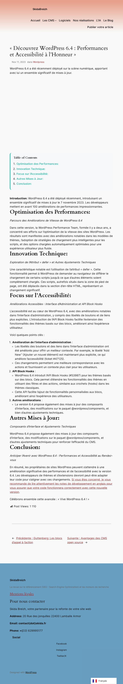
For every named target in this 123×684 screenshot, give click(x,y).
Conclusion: (24, 183)
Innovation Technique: (30, 168)
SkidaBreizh (40, 9)
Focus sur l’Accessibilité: (32, 173)
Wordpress (38, 62)
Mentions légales (22, 594)
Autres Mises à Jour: (29, 178)
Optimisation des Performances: (37, 163)
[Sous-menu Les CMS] (56, 20)
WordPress (31, 672)
